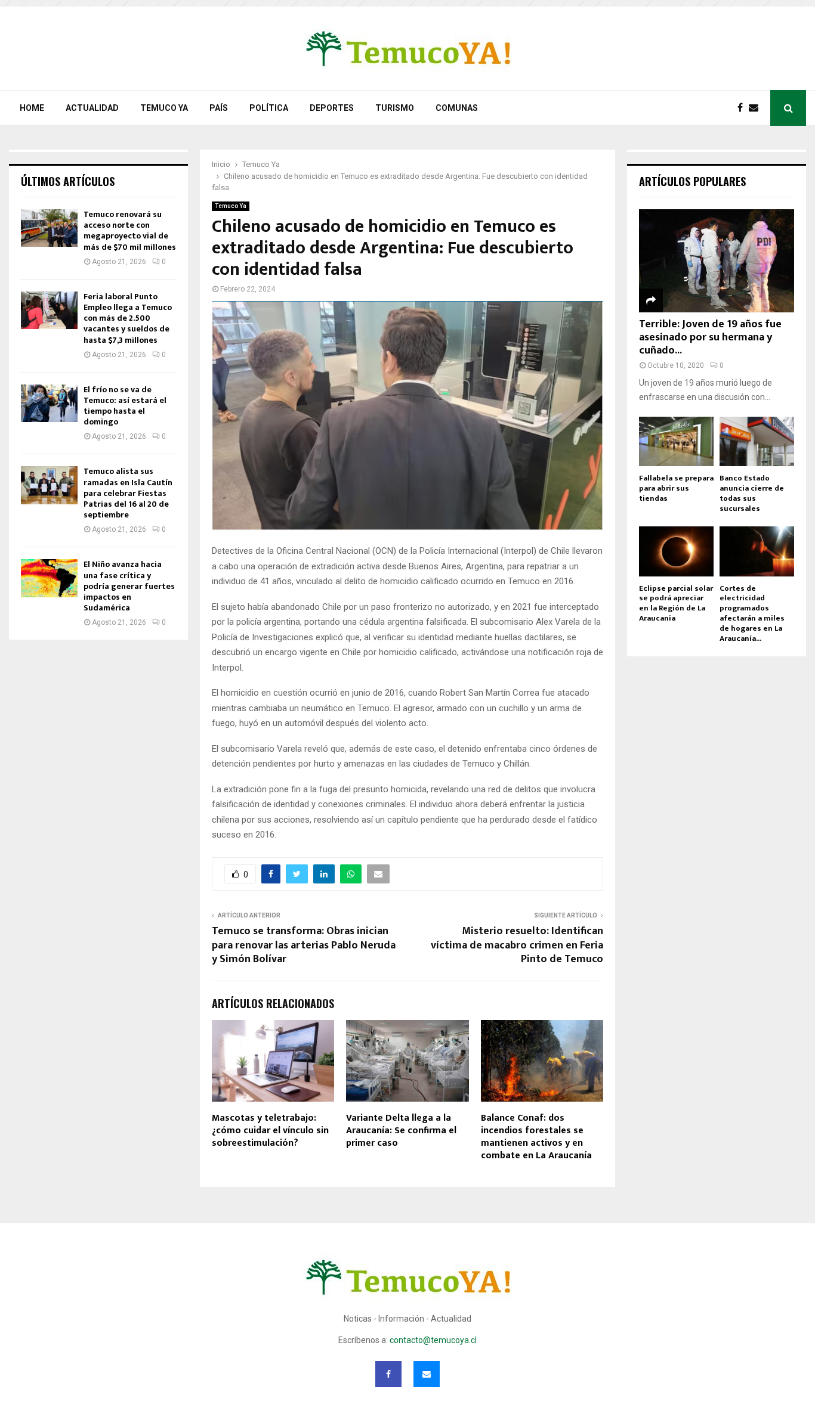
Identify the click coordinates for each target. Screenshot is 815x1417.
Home (32, 108)
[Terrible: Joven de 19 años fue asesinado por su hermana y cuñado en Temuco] (716, 260)
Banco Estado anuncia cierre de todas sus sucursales (752, 493)
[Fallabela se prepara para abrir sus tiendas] (676, 441)
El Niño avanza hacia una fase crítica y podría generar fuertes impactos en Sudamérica (129, 586)
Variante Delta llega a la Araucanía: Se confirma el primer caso (401, 1130)
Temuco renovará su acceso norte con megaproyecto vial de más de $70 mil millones (130, 230)
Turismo (394, 108)
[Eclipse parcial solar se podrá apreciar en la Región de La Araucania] (676, 551)
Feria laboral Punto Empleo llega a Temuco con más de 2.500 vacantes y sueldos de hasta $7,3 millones (128, 318)
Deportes (332, 108)
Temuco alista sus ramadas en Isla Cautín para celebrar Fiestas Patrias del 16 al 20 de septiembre (128, 493)
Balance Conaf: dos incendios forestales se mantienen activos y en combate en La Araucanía (536, 1136)
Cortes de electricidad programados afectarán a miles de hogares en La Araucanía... (752, 613)
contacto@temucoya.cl (433, 1340)
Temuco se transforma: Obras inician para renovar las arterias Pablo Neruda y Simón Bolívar (304, 945)
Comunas (457, 108)
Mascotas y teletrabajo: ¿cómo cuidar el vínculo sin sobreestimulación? (270, 1130)
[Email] (756, 108)
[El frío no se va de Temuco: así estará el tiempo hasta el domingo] (49, 403)
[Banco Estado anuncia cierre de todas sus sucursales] (757, 441)
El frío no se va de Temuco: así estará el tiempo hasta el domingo (125, 406)
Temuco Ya (164, 108)
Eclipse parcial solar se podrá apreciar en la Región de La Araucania (676, 603)
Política (268, 108)
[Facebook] (743, 108)
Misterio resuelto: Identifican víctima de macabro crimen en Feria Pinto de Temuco (517, 945)
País (218, 108)
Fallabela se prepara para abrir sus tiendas (676, 488)
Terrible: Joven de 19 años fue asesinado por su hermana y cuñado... (710, 337)
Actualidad (92, 108)
